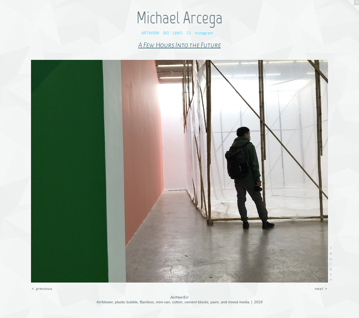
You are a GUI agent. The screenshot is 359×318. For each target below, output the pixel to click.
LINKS (178, 32)
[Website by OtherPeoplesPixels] (348, 10)
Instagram (204, 32)
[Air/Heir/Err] (179, 171)
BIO (166, 32)
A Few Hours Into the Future (179, 45)
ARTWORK (150, 32)
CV (189, 32)
